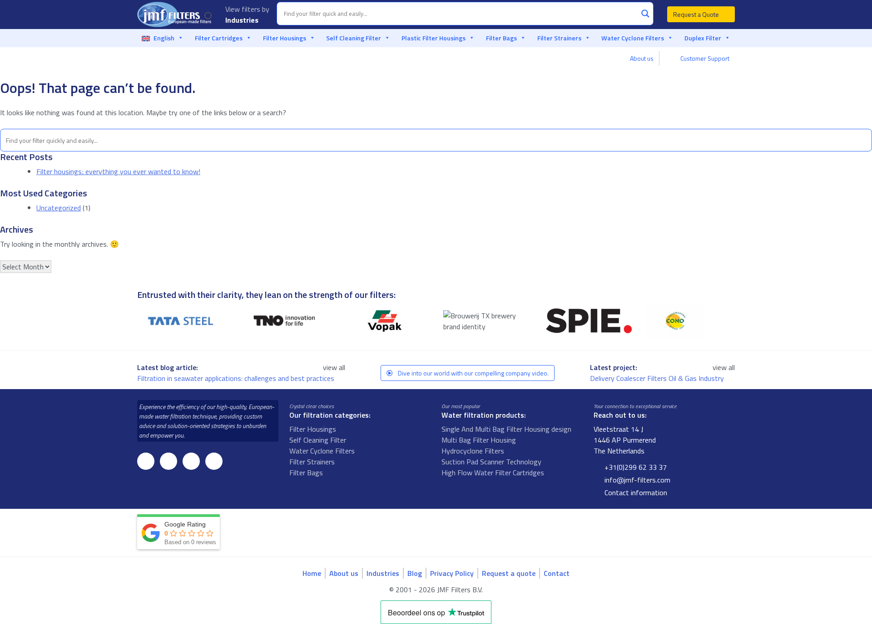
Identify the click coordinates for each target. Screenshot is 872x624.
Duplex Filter (702, 38)
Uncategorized (58, 207)
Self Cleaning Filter (353, 38)
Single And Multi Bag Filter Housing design (506, 429)
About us (642, 58)
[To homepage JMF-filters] (175, 14)
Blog (414, 573)
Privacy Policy (452, 573)
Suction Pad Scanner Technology (491, 461)
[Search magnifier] (645, 13)
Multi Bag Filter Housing (478, 439)
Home (311, 573)
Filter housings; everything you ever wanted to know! (118, 171)
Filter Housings (284, 38)
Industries (242, 20)
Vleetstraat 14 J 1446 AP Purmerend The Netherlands (625, 440)
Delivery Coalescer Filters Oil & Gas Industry (658, 378)
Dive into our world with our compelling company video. (472, 373)
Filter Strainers (559, 38)
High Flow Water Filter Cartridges (492, 472)
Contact (557, 573)
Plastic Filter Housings (433, 38)
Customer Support (704, 58)
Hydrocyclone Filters (472, 450)
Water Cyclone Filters (632, 38)
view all (334, 367)
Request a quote (508, 573)
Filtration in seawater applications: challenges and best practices (236, 378)
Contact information (635, 492)
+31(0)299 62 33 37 (635, 467)
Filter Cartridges (219, 38)
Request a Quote (696, 14)
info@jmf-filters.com (636, 479)
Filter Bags (501, 38)
